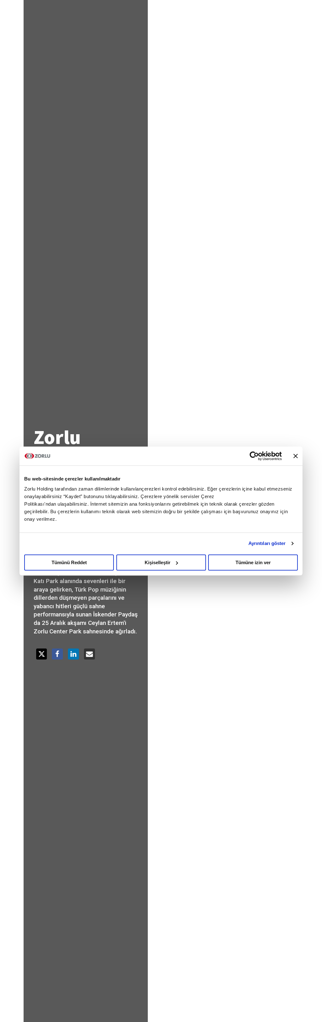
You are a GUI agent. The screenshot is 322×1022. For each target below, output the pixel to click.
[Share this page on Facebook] (57, 654)
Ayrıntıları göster (267, 543)
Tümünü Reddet (69, 562)
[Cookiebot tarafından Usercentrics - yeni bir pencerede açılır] (254, 456)
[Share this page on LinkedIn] (73, 654)
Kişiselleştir (157, 562)
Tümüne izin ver (253, 562)
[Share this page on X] (41, 654)
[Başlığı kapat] (295, 456)
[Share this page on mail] (89, 654)
